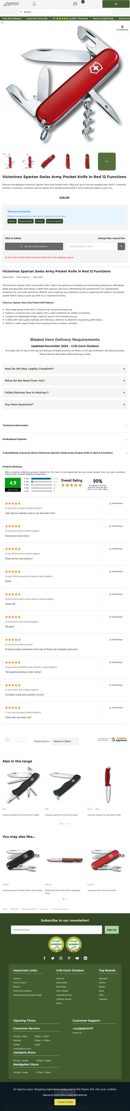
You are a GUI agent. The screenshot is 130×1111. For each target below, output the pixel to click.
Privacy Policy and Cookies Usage (27, 995)
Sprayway (103, 999)
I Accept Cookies (65, 1102)
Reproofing (61, 986)
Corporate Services (64, 995)
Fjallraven (103, 978)
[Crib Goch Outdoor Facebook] (44, 958)
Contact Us (77, 1032)
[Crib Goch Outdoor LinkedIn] (85, 958)
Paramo (102, 982)
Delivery (17, 978)
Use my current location (36, 246)
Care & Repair (62, 990)
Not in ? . (24, 253)
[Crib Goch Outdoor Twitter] (52, 958)
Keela (101, 990)
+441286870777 (83, 1028)
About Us (60, 978)
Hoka (101, 995)
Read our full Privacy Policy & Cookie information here (65, 1095)
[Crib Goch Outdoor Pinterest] (69, 958)
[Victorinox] (122, 28)
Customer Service (63, 999)
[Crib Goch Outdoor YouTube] (77, 958)
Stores (59, 1003)
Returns (16, 986)
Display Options (41, 741)
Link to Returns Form (22, 1048)
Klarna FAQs (61, 982)
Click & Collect (19, 982)
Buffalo (102, 986)
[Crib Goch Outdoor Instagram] (60, 958)
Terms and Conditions (22, 990)
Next (124, 797)
